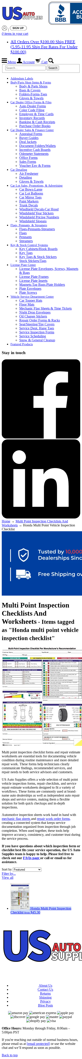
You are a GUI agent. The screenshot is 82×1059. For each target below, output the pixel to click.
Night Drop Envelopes (35, 312)
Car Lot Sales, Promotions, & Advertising (36, 185)
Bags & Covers (29, 90)
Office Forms (28, 158)
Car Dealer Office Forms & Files (30, 102)
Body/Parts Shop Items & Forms (30, 82)
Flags (23, 233)
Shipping (45, 997)
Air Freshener (28, 173)
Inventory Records (32, 118)
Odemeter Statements (34, 154)
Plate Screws (28, 292)
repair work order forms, (54, 819)
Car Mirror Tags (30, 197)
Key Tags (26, 253)
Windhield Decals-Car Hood (39, 209)
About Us (45, 985)
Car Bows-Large (30, 189)
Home (6, 521)
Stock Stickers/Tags (32, 261)
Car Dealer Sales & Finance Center (32, 130)
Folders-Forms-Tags (33, 94)
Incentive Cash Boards (35, 150)
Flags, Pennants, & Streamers (28, 225)
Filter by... (9, 873)
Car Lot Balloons (31, 193)
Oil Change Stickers (33, 316)
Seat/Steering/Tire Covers (36, 324)
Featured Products (21, 344)
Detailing (25, 177)
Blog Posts (45, 1005)
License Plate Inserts (33, 280)
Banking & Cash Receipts (37, 122)
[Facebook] (41, 437)
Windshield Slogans (33, 221)
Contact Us (45, 989)
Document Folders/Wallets (37, 146)
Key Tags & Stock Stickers (38, 257)
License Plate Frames (34, 277)
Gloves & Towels (31, 98)
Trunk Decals (28, 205)
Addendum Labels (21, 78)
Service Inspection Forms (36, 332)
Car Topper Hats (30, 300)
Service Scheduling (32, 336)
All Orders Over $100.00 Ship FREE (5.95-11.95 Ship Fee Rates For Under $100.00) (44, 46)
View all (7, 877)
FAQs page (31, 858)
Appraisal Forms (30, 134)
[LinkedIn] (41, 517)
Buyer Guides (28, 138)
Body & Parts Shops (33, 86)
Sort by (7, 869)
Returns (45, 993)
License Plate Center (23, 265)
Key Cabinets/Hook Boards (38, 249)
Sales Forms (27, 161)
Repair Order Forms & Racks (39, 320)
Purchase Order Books (35, 126)
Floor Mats (26, 304)
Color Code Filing (31, 110)
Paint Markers (28, 201)
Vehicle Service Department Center (32, 296)
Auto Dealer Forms (32, 106)
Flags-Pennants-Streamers (37, 229)
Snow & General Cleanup (37, 340)
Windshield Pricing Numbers (39, 217)
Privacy (45, 1001)
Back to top (10, 1055)
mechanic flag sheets (16, 819)
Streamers (26, 241)
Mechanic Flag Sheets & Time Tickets (45, 308)
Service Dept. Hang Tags (36, 328)
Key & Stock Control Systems (29, 245)
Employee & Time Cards (36, 114)
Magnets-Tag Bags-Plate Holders (42, 284)
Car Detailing (18, 169)
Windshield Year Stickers (36, 213)
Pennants (25, 237)
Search (52, 68)
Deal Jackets (28, 142)
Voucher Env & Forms (35, 165)
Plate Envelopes (30, 288)
